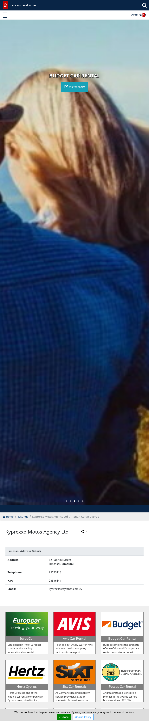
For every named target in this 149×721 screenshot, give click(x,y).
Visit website (76, 87)
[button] (66, 501)
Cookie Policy (83, 716)
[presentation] (6, 265)
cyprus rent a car (23, 5)
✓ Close (64, 716)
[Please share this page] (84, 531)
